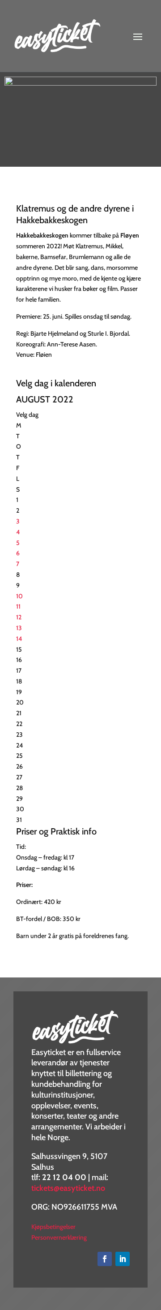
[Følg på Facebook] (104, 1259)
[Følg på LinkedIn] (122, 1259)
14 (19, 639)
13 (19, 628)
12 (18, 617)
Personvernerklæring (59, 1237)
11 (18, 606)
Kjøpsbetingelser (53, 1227)
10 (19, 596)
